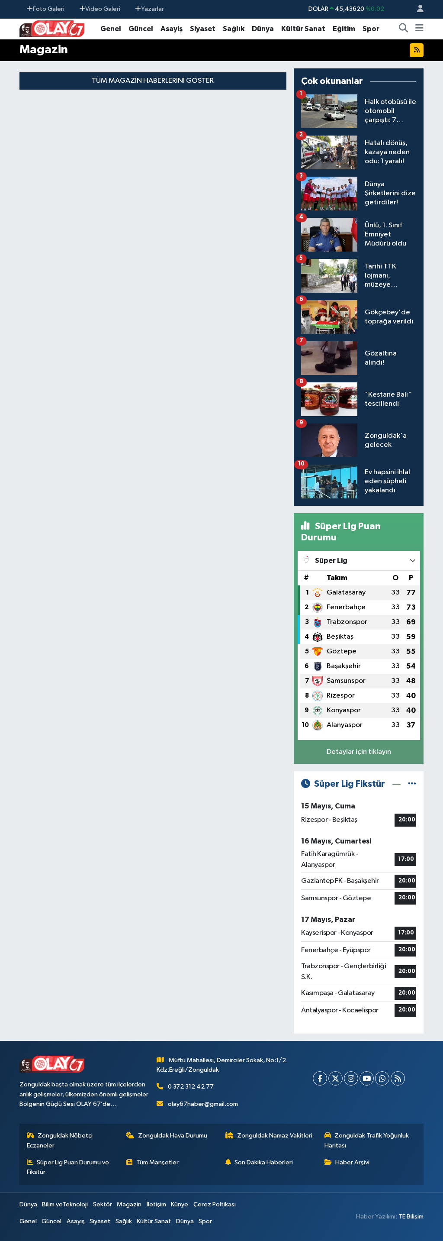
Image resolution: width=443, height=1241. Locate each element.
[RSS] (398, 1078)
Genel (110, 28)
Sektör (102, 1204)
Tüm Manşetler (157, 1162)
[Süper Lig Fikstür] (412, 784)
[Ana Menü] (419, 29)
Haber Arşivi (352, 1162)
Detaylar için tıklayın (359, 752)
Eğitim (344, 28)
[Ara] (403, 29)
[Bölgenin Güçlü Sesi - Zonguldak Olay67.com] (51, 28)
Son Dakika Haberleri (263, 1162)
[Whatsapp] (382, 1078)
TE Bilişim (411, 1216)
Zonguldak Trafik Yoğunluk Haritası (366, 1140)
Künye (179, 1204)
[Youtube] (367, 1078)
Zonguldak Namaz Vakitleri (274, 1135)
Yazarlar (152, 9)
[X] (335, 1078)
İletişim (156, 1204)
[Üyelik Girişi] (417, 9)
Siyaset (202, 28)
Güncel (140, 28)
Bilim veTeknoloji (65, 1204)
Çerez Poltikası (214, 1204)
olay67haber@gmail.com (203, 1104)
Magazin (129, 1204)
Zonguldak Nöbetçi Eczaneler (60, 1140)
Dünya (263, 28)
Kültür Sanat (303, 28)
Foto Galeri (48, 9)
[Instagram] (351, 1078)
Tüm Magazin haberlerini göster (153, 80)
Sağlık (233, 28)
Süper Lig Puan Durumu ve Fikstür (68, 1167)
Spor (371, 28)
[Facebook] (320, 1078)
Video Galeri (102, 9)
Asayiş (172, 28)
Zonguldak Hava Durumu (172, 1135)
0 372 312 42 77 (191, 1086)
